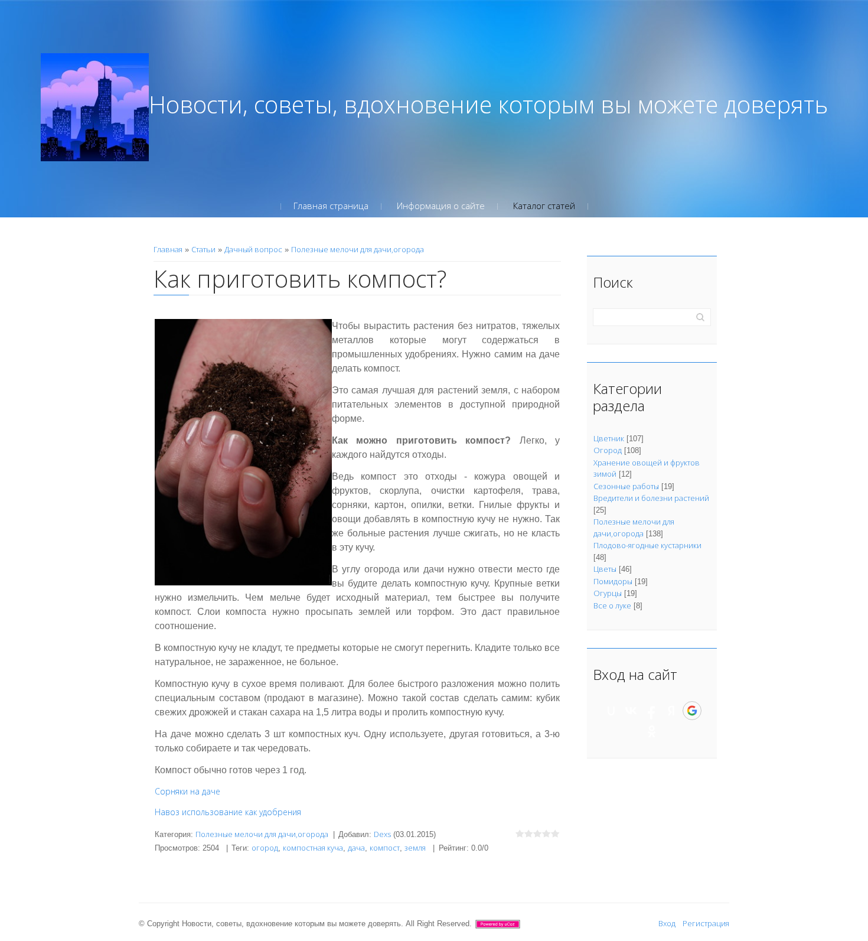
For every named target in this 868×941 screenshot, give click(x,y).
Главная (168, 249)
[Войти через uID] (611, 710)
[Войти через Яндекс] (671, 710)
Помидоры (612, 581)
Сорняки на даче (187, 791)
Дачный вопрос (253, 249)
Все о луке (612, 605)
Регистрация (706, 923)
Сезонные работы (626, 486)
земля (415, 847)
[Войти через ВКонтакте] (631, 710)
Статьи (203, 249)
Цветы (604, 569)
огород (265, 847)
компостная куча (313, 847)
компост (385, 847)
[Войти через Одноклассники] (652, 731)
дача (356, 847)
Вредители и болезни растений (651, 498)
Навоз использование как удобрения (228, 812)
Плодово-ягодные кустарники (647, 545)
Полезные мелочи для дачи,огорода (357, 249)
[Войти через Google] (692, 710)
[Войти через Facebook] (651, 710)
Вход (667, 923)
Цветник (608, 438)
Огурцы (607, 593)
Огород (607, 450)
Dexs (382, 834)
